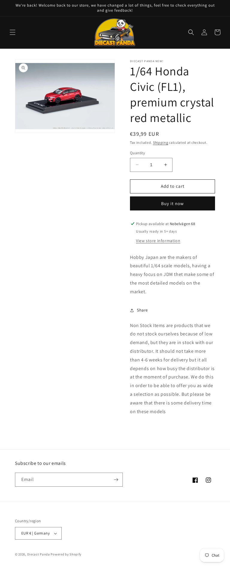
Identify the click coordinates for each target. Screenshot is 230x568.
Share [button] (142, 310)
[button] (12, 32)
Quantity (137, 152)
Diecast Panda (38, 554)
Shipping (160, 142)
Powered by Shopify (66, 554)
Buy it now (172, 203)
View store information (158, 240)
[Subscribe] (115, 480)
